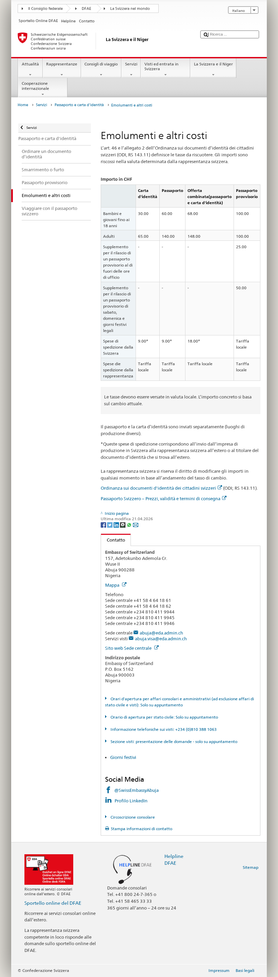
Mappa (112, 585)
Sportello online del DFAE (52, 903)
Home (23, 105)
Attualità (30, 63)
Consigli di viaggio (101, 63)
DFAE (86, 8)
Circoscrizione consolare (132, 817)
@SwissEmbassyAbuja (136, 790)
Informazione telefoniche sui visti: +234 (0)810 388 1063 (163, 729)
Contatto (113, 540)
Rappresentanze (61, 63)
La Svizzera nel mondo (130, 8)
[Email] (135, 524)
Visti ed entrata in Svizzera (161, 66)
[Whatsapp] (129, 524)
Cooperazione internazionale (35, 86)
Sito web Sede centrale (129, 648)
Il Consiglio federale (45, 8)
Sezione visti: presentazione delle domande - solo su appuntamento (173, 741)
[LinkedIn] (117, 524)
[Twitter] (110, 524)
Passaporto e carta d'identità (79, 105)
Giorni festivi (123, 757)
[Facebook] (104, 524)
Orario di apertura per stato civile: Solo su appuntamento (164, 717)
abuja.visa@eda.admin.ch (161, 638)
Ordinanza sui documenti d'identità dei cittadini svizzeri (158, 488)
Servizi (131, 63)
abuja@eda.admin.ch (161, 633)
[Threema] (123, 524)
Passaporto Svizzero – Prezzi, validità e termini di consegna (160, 498)
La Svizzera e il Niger (213, 63)
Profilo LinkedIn (131, 800)
